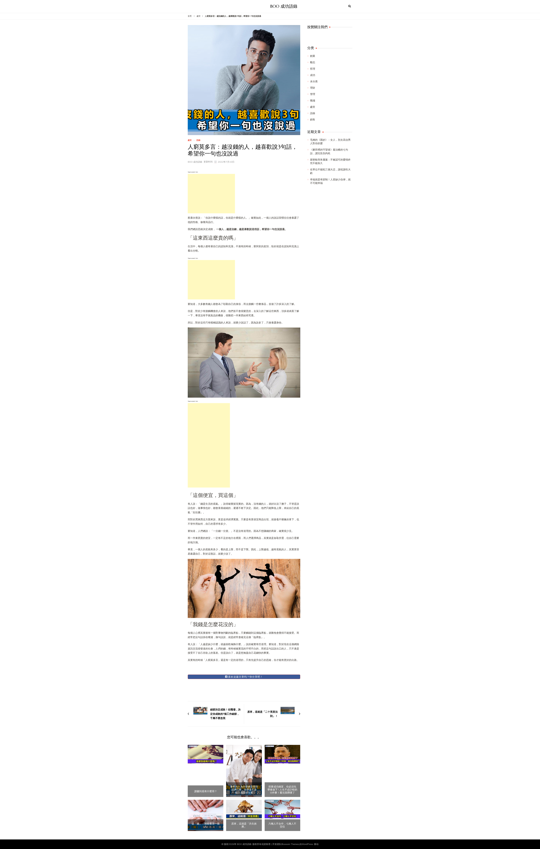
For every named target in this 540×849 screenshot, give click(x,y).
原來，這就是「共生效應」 (244, 825)
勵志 (312, 62)
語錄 (198, 140)
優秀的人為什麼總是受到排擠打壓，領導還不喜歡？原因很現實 (244, 789)
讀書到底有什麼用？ (205, 791)
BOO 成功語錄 (283, 6)
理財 (312, 87)
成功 (312, 75)
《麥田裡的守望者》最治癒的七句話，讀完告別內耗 (329, 151)
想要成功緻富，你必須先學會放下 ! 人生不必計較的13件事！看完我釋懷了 (282, 789)
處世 (190, 140)
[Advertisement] (211, 193)
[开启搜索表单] (349, 6)
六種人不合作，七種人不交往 (282, 825)
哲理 (312, 68)
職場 (312, 100)
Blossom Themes (290, 844)
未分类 (314, 81)
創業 (312, 56)
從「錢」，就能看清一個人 (206, 825)
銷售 (312, 119)
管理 (312, 94)
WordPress (307, 844)
